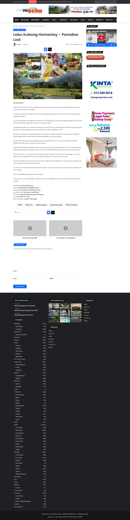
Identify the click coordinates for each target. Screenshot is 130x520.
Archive (51, 341)
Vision (50, 336)
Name (15, 271)
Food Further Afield (19, 359)
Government (19, 441)
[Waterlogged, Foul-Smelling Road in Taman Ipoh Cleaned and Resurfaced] (76, 319)
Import (16, 389)
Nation (16, 422)
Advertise (51, 339)
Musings (18, 348)
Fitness (18, 411)
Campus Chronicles (21, 334)
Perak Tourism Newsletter (23, 501)
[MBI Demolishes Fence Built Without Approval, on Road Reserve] (54, 319)
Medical (18, 378)
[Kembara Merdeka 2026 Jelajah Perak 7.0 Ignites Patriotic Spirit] (76, 306)
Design (18, 403)
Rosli (17, 44)
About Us (51, 333)
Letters (18, 468)
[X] (50, 49)
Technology (19, 416)
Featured (16, 337)
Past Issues (25, 20)
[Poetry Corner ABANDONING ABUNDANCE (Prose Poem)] (65, 313)
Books (17, 400)
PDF (15, 479)
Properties (19, 329)
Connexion (19, 457)
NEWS (54, 20)
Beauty (18, 397)
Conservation (19, 433)
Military (18, 444)
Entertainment (20, 405)
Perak (20, 26)
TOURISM (22, 30)
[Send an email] (19, 44)
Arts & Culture (20, 394)
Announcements (20, 364)
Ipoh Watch (19, 463)
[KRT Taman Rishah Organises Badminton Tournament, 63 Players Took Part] (65, 319)
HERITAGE (99, 20)
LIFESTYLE (109, 20)
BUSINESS (46, 20)
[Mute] (111, 45)
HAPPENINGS (35, 20)
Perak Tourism (72, 205)
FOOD (82, 20)
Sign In (51, 347)
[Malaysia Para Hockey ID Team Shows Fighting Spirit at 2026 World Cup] (76, 313)
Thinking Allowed (21, 474)
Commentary (19, 455)
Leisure (18, 414)
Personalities (19, 446)
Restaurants (19, 356)
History (18, 384)
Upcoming (19, 370)
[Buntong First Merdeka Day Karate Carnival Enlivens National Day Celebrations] (54, 306)
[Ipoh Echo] (29, 10)
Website (51, 278)
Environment (19, 438)
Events (18, 367)
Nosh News (19, 351)
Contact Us (52, 344)
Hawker (18, 345)
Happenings (17, 362)
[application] (101, 38)
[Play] (88, 45)
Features (29, 205)
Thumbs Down (18, 490)
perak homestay (56, 205)
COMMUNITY (63, 20)
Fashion (18, 408)
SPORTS (16, 485)
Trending (16, 504)
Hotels (17, 498)
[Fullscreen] (114, 45)
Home (16, 20)
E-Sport (18, 487)
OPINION (118, 20)
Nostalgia (18, 386)
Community (19, 430)
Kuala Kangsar (42, 205)
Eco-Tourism (19, 496)
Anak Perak (19, 427)
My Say (18, 471)
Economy (18, 435)
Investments (19, 326)
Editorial (18, 460)
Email (15, 278)
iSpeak (18, 466)
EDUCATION (73, 20)
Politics (18, 449)
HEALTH (90, 20)
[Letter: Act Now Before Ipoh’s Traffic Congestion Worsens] (54, 313)
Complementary (20, 375)
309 (20, 205)
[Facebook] (45, 49)
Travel (17, 419)
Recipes (18, 353)
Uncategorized (18, 506)
